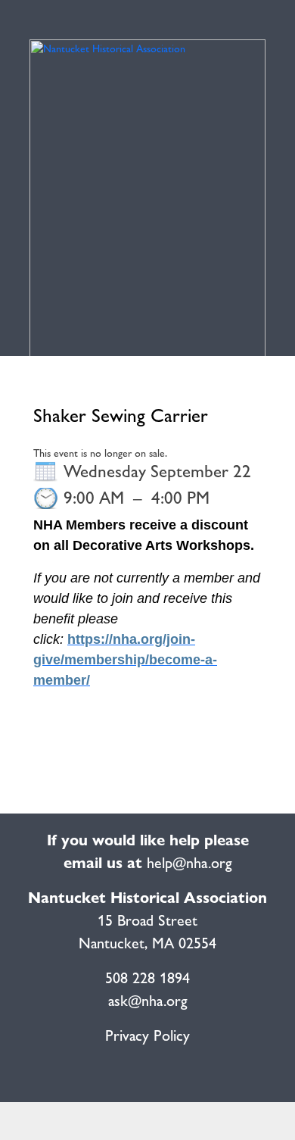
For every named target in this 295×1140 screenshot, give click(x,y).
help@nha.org (189, 863)
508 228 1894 (147, 978)
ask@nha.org (148, 1001)
